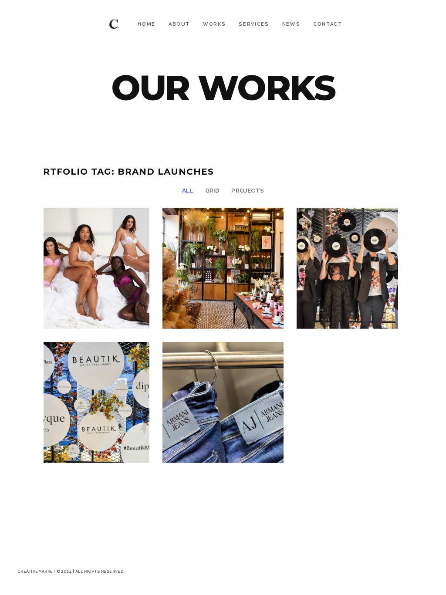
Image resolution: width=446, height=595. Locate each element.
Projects (247, 190)
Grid (212, 190)
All (187, 190)
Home (146, 24)
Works (214, 24)
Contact (327, 24)
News (291, 24)
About (179, 24)
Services (254, 24)
